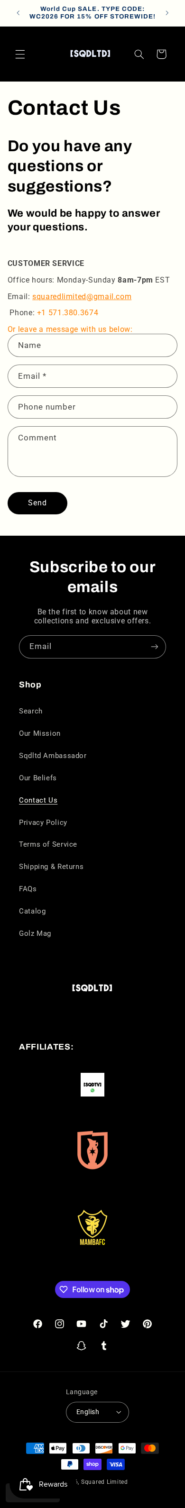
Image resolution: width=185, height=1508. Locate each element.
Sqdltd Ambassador (53, 755)
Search (31, 711)
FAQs (28, 889)
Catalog (32, 911)
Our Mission (40, 733)
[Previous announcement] (18, 12)
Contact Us (38, 800)
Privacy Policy (43, 822)
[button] (20, 54)
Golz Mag (35, 933)
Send (37, 502)
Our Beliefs (38, 778)
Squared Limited (104, 1482)
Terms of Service (48, 844)
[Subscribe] (155, 646)
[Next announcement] (167, 12)
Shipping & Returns (51, 866)
